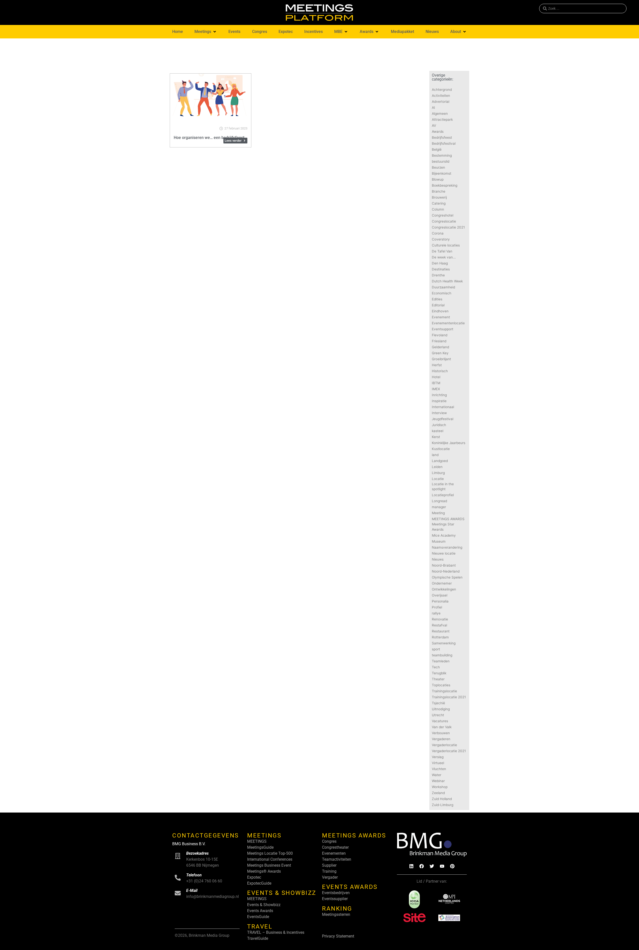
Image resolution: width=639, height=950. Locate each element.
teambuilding (442, 655)
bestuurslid (440, 161)
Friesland (439, 341)
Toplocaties (441, 685)
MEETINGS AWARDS (448, 519)
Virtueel (438, 763)
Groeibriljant (441, 359)
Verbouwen (441, 733)
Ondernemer (442, 583)
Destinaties (441, 269)
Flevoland (439, 335)
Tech (436, 667)
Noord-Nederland (446, 571)
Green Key (440, 353)
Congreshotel (442, 215)
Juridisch (439, 425)
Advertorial (440, 102)
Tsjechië (438, 703)
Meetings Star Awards (443, 526)
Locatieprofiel (443, 495)
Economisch (441, 293)
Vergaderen (441, 739)
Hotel (436, 377)
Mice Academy (444, 535)
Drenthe (438, 275)
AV (434, 125)
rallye (436, 613)
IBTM (436, 383)
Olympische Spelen (447, 577)
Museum (439, 541)
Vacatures (440, 721)
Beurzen (438, 167)
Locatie (438, 479)
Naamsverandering (447, 547)
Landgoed (440, 461)
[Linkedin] (411, 866)
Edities (437, 299)
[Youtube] (442, 866)
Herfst (437, 365)
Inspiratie (439, 401)
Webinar (438, 781)
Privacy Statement (338, 936)
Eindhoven (440, 311)
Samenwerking (444, 643)
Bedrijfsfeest (442, 137)
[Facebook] (421, 866)
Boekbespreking (444, 185)
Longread (439, 501)
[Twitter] (431, 866)
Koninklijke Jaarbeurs (448, 443)
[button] (205, 31)
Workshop (440, 787)
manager (439, 507)
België (437, 149)
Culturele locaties (446, 245)
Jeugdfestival (442, 419)
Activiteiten (441, 96)
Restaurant (441, 631)
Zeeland (438, 793)
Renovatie (440, 619)
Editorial (438, 305)
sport (436, 649)
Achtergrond (442, 90)
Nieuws (438, 559)
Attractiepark (442, 119)
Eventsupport (442, 329)
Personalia (440, 601)
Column (438, 209)
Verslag (438, 757)
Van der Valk (442, 727)
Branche (438, 191)
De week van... (444, 257)
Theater (438, 679)
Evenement (441, 317)
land (435, 455)
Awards (438, 131)
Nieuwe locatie (444, 553)
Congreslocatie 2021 (448, 227)
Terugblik (439, 673)
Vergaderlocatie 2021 (449, 751)
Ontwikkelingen (444, 589)
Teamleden (441, 661)
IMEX (436, 389)
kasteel (437, 431)
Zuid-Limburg (442, 805)
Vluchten (439, 769)
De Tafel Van (442, 251)
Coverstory (441, 239)
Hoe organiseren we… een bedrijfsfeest (209, 137)
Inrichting (439, 395)
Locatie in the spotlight (443, 486)
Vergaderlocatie (444, 745)
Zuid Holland (442, 799)
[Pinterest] (452, 866)
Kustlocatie (441, 449)
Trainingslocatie (444, 691)
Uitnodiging (441, 709)
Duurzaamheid (443, 287)
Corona (438, 233)
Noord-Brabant (444, 565)
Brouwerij (439, 197)
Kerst (436, 437)
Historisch (440, 371)
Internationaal (443, 407)
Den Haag (440, 263)
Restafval (439, 625)
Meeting (438, 513)
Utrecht (438, 715)
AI (433, 108)
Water (436, 775)
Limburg (438, 473)
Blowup (438, 179)
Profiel (437, 607)
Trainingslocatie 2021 (449, 697)
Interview (439, 413)
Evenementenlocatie (448, 323)
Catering (439, 203)
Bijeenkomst (441, 173)
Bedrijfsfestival (444, 143)
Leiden (437, 467)
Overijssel (439, 595)
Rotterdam (440, 637)
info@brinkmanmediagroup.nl (212, 896)
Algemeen (440, 114)
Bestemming (442, 155)
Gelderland (440, 347)
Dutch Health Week (447, 281)
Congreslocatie (444, 221)
